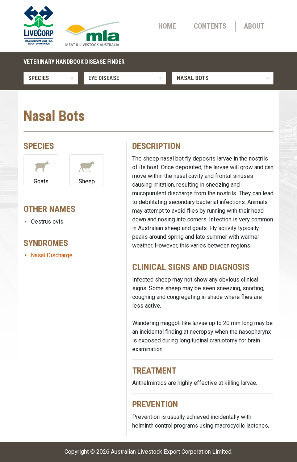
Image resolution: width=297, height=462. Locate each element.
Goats (41, 181)
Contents (210, 26)
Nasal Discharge (51, 255)
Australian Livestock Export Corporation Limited (171, 451)
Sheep (87, 181)
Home (167, 26)
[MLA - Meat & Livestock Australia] (92, 33)
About (254, 26)
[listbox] (51, 78)
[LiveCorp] (41, 26)
